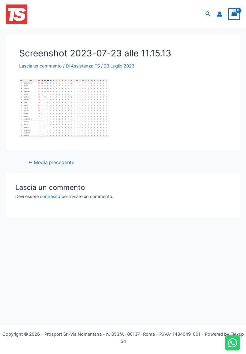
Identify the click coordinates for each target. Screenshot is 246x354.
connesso (50, 196)
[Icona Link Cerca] (208, 14)
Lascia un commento (40, 66)
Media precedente (51, 162)
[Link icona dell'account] (219, 14)
